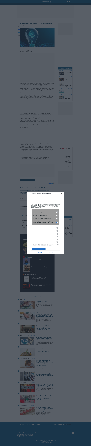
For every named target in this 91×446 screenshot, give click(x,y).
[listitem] (45, 210)
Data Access (45, 252)
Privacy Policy (51, 252)
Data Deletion (40, 252)
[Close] (62, 194)
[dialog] (45, 223)
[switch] (57, 212)
